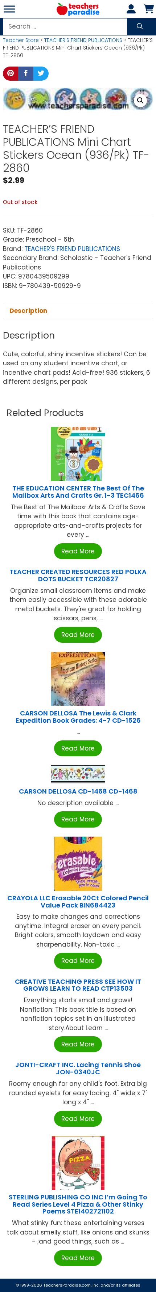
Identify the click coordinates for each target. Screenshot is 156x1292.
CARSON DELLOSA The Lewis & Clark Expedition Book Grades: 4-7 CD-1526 (78, 717)
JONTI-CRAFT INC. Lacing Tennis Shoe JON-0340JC (78, 1068)
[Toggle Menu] (9, 8)
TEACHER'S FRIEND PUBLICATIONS (83, 40)
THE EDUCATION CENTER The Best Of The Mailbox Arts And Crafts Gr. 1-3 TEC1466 (78, 492)
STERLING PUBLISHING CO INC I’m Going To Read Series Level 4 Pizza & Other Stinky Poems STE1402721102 (78, 1204)
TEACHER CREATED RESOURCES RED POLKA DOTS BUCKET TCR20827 (78, 575)
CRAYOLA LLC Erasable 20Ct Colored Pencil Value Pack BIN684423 (78, 901)
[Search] (140, 26)
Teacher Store (21, 40)
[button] (140, 100)
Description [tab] (28, 310)
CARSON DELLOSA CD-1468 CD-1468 (78, 791)
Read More (78, 551)
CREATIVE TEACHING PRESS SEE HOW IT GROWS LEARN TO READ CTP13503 (78, 985)
